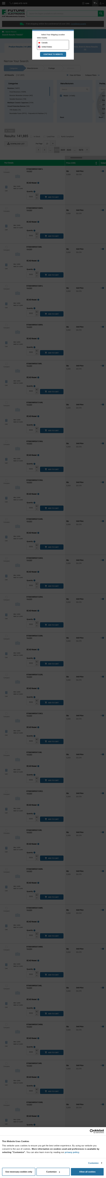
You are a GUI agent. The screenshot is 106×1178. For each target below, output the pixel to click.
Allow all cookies (87, 1172)
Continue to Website (53, 54)
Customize (93, 1163)
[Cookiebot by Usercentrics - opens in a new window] (92, 1131)
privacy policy (72, 1152)
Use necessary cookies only (18, 1172)
